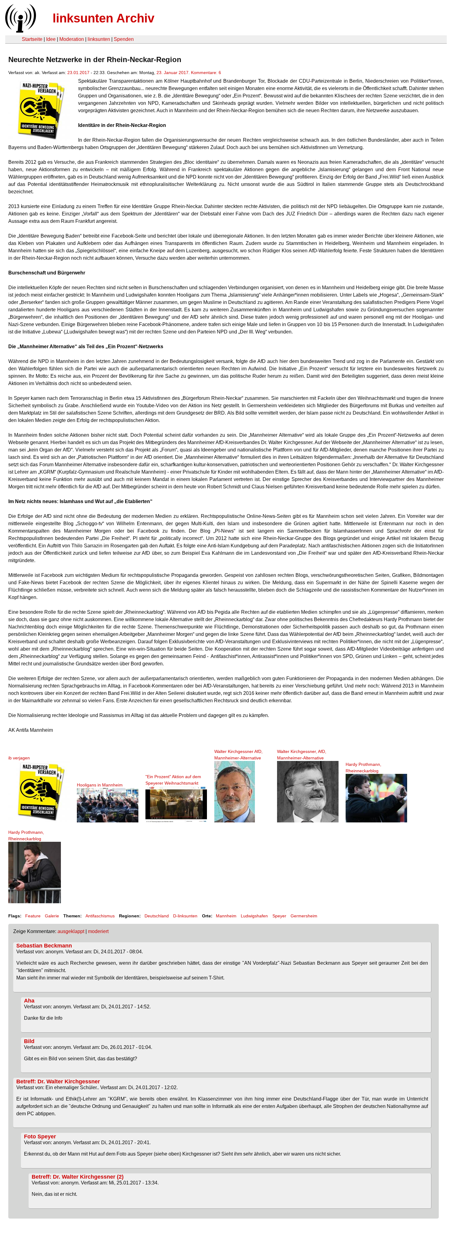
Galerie (52, 915)
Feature (33, 915)
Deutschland (157, 915)
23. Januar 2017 (172, 72)
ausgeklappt (70, 931)
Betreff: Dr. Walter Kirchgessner (58, 1081)
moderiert (98, 931)
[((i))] (20, 30)
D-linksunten (185, 915)
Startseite (32, 39)
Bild (29, 1041)
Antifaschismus (100, 915)
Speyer (279, 915)
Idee (51, 39)
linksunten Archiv (103, 18)
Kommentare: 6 (206, 72)
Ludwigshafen (254, 915)
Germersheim (304, 915)
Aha (29, 1001)
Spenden (124, 39)
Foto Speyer (40, 1136)
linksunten (99, 39)
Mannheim (226, 915)
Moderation (71, 39)
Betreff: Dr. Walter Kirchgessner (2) (78, 1177)
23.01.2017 (78, 72)
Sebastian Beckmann (44, 946)
